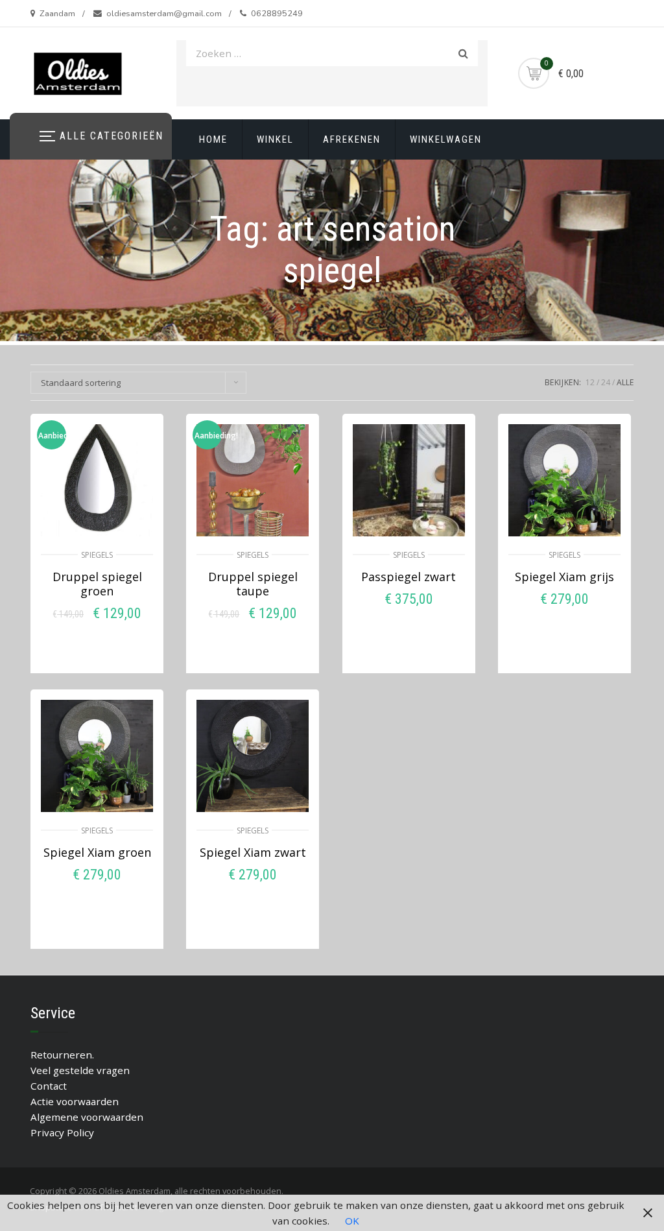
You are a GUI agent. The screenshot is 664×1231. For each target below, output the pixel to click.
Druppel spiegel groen (97, 583)
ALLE (625, 382)
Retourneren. (62, 1054)
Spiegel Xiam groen (97, 852)
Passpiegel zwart (408, 576)
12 (590, 382)
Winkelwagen (446, 139)
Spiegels (97, 554)
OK (352, 1220)
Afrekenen (352, 139)
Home (213, 139)
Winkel (275, 139)
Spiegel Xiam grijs (564, 576)
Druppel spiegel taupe (253, 583)
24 (605, 382)
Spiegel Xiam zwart (253, 852)
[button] (97, 638)
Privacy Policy (62, 1132)
